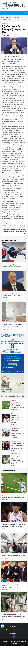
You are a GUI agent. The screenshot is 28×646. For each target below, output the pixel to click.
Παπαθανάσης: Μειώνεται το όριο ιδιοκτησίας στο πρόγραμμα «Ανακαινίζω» (12, 325)
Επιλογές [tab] (20, 396)
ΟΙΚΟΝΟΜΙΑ (5, 23)
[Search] (25, 12)
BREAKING (5, 261)
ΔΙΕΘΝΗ (10, 580)
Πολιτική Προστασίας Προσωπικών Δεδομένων (13, 629)
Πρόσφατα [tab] (4, 396)
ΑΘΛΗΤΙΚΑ (13, 400)
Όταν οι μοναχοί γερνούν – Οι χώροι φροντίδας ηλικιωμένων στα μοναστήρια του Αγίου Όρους (13, 616)
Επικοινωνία (13, 626)
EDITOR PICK (4, 580)
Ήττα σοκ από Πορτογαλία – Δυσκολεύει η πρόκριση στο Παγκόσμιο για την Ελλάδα (13, 526)
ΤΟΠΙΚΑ (18, 453)
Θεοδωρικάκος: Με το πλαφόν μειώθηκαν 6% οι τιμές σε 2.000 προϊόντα (11, 295)
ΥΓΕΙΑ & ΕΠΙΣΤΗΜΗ (15, 428)
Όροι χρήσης (13, 633)
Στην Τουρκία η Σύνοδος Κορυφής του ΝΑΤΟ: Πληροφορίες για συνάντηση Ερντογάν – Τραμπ (17, 445)
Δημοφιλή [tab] (12, 396)
